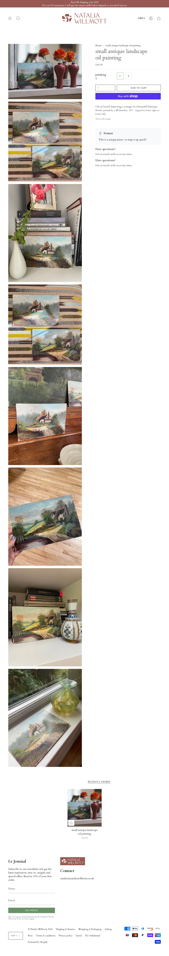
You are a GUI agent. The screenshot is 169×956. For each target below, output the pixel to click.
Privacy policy (65, 935)
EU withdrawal (92, 935)
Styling (108, 929)
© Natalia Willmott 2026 (40, 929)
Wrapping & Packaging (89, 929)
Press (30, 935)
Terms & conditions (45, 935)
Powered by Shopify (38, 942)
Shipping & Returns (65, 929)
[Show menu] (9, 18)
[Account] (151, 18)
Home (98, 45)
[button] (18, 18)
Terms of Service (23, 918)
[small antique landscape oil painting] (85, 808)
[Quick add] (71, 823)
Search (79, 935)
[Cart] (159, 18)
